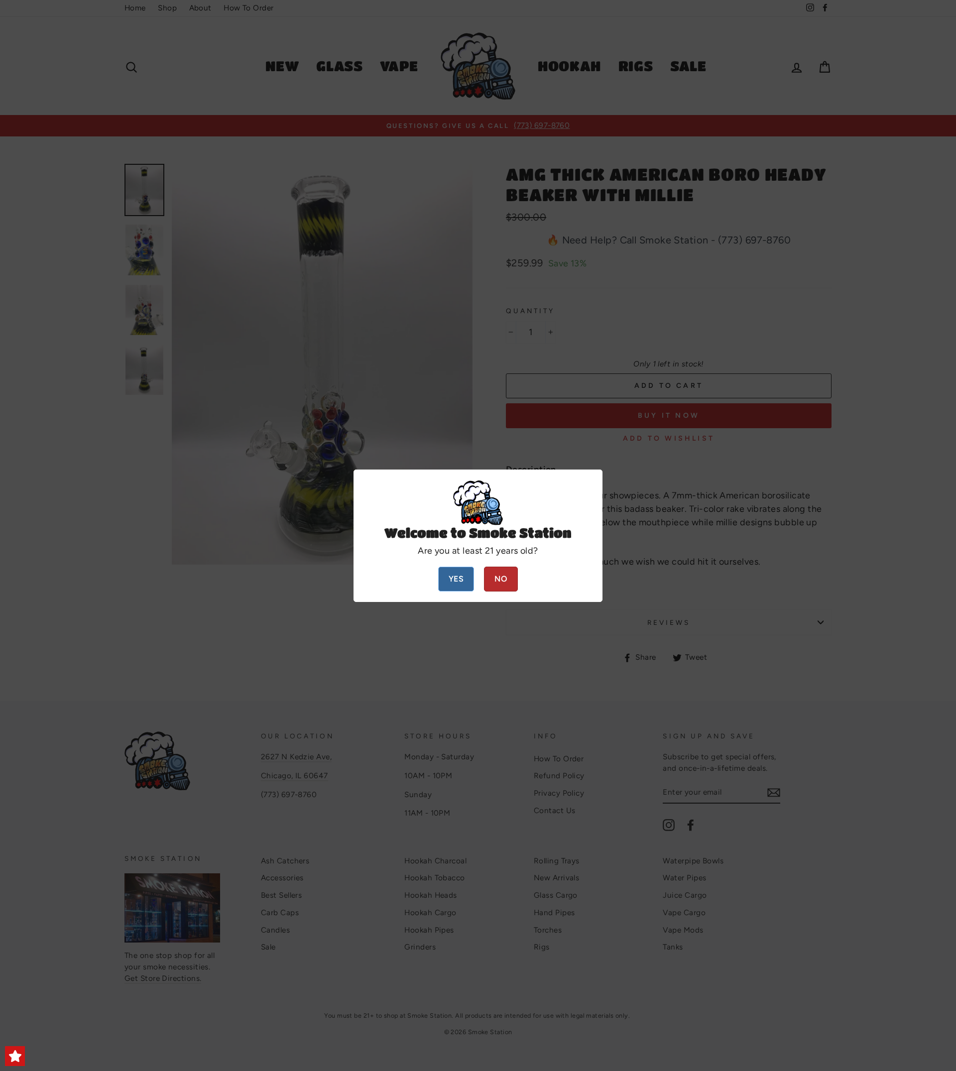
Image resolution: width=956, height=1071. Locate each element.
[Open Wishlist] (15, 1056)
